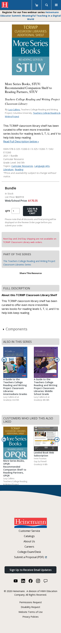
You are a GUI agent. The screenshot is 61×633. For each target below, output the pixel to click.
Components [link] (16, 328)
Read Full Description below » (21, 141)
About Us (29, 541)
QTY (7, 210)
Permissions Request (30, 602)
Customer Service (29, 531)
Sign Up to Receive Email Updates (31, 570)
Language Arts (42, 166)
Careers (29, 546)
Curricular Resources (22, 166)
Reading (19, 169)
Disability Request (30, 607)
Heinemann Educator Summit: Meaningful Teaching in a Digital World (30, 16)
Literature (8, 169)
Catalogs (29, 536)
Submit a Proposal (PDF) (29, 557)
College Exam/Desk (29, 552)
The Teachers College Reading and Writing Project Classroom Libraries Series (29, 263)
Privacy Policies (30, 616)
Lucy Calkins (14, 109)
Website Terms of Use (31, 611)
